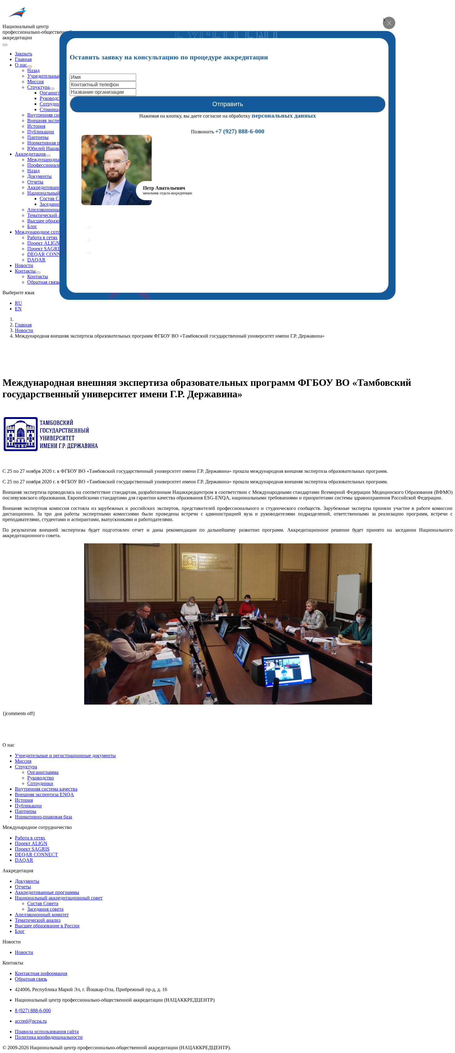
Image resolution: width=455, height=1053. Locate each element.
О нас (21, 64)
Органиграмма (55, 92)
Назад (33, 70)
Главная (23, 59)
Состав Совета (55, 198)
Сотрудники (53, 103)
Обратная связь (43, 282)
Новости (24, 265)
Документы (39, 176)
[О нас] (29, 66)
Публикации (40, 131)
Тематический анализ (50, 215)
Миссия (35, 81)
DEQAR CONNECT (48, 254)
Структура (38, 87)
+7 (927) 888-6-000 (239, 131)
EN (18, 308)
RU (18, 303)
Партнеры (38, 137)
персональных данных (284, 115)
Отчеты (35, 181)
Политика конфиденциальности (49, 1037)
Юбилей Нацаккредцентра (55, 148)
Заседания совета (45, 909)
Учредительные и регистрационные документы (65, 755)
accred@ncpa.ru (31, 1021)
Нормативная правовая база (56, 142)
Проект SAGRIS (44, 248)
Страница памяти (58, 109)
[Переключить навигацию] (4, 45)
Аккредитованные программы (47, 892)
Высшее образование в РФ (55, 220)
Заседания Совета (58, 204)
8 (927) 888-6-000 (33, 1010)
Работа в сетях (42, 237)
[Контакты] (38, 273)
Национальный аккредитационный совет (58, 897)
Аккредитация (30, 154)
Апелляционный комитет (54, 209)
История (36, 126)
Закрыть (23, 53)
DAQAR (36, 259)
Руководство (53, 98)
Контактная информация (41, 973)
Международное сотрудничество (49, 232)
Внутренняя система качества (58, 115)
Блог (32, 226)
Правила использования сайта (47, 1031)
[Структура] (52, 89)
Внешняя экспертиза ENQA (56, 120)
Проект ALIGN (43, 243)
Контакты (25, 271)
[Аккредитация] (48, 156)
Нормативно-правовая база (43, 816)
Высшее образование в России (47, 925)
